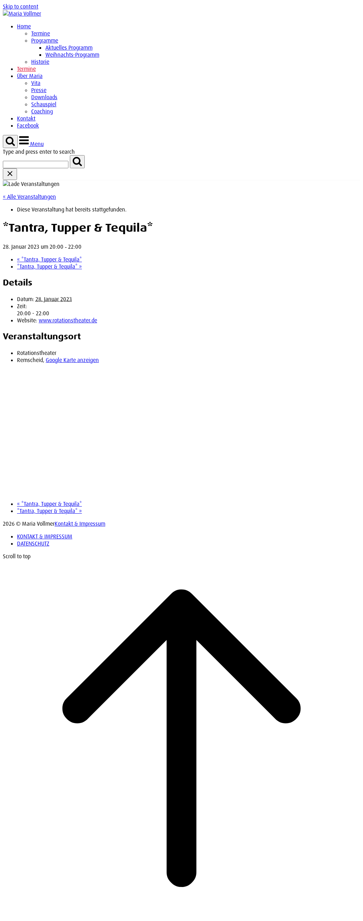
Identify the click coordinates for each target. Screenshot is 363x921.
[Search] (77, 161)
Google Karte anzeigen (72, 359)
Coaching (42, 111)
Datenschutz (33, 543)
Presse (38, 90)
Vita (35, 82)
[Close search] (10, 174)
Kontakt (26, 118)
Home (24, 26)
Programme (44, 40)
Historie (40, 61)
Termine (40, 33)
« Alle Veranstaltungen (29, 196)
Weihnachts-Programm (72, 54)
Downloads (44, 97)
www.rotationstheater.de (68, 320)
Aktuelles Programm (69, 47)
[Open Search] (10, 141)
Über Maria (30, 75)
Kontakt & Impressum (80, 523)
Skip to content (20, 6)
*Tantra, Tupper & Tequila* (49, 259)
